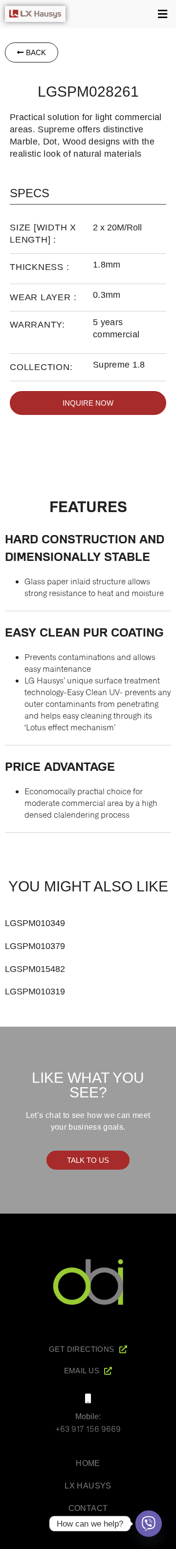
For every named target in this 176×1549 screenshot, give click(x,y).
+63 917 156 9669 (88, 1428)
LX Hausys (88, 1486)
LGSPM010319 (35, 991)
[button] (123, 14)
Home (88, 1463)
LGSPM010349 (35, 923)
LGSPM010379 (35, 946)
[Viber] (148, 1523)
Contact (88, 1508)
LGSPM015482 (35, 969)
